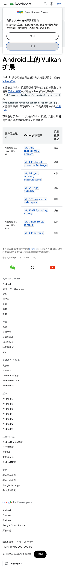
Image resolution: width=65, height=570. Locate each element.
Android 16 (8, 403)
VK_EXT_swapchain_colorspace (35, 201)
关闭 (32, 36)
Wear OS (7, 370)
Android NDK (9, 462)
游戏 (5, 327)
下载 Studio (8, 457)
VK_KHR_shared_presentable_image (35, 164)
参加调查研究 (9, 490)
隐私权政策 (8, 347)
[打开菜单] (5, 4)
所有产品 (7, 530)
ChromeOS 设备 (11, 375)
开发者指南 (8, 447)
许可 (19, 542)
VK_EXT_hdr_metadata (31, 189)
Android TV (8, 385)
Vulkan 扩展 (9, 81)
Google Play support (13, 485)
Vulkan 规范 (14, 91)
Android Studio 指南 (13, 442)
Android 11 (8, 428)
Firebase (7, 520)
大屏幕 (6, 365)
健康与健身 (8, 337)
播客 (5, 314)
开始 (32, 46)
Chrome (7, 515)
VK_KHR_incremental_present (32, 150)
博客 (5, 309)
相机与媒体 (8, 342)
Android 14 (8, 413)
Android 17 (8, 398)
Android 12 (8, 423)
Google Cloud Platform (14, 525)
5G (4, 352)
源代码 (6, 299)
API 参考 (7, 452)
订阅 (40, 554)
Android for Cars (11, 380)
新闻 (5, 304)
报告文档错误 (9, 480)
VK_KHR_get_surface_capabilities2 (32, 176)
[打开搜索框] (45, 4)
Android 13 (8, 418)
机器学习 (7, 332)
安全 (5, 294)
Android (7, 284)
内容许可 (33, 248)
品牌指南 (28, 542)
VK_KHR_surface (34, 232)
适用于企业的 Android (13, 289)
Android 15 (8, 408)
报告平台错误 (9, 475)
